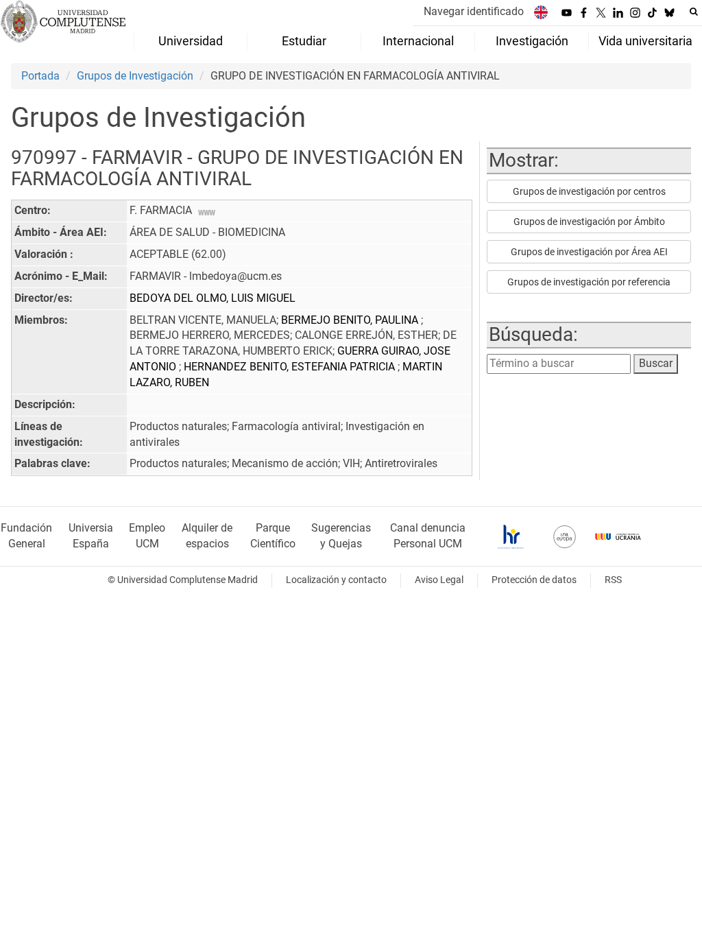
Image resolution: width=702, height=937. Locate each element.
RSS (613, 580)
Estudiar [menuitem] (304, 41)
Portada (40, 75)
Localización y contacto (336, 580)
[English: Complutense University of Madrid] (541, 12)
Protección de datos (534, 580)
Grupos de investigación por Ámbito (589, 221)
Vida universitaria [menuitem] (645, 41)
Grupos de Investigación (135, 75)
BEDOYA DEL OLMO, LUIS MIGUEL (212, 298)
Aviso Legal (439, 580)
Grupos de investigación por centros (589, 191)
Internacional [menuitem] (418, 41)
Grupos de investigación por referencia (588, 281)
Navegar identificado (474, 11)
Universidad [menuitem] (190, 41)
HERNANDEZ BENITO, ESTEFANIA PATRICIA (291, 366)
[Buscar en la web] (694, 12)
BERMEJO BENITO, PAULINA (351, 320)
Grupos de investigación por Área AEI (589, 251)
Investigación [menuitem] (532, 41)
